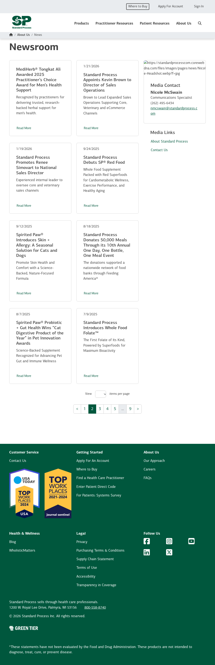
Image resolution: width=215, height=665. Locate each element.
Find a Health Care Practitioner (100, 478)
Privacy (81, 542)
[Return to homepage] (21, 23)
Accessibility (85, 576)
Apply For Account (170, 6)
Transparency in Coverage (96, 585)
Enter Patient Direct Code (96, 487)
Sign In (199, 6)
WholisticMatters (22, 550)
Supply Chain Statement (95, 559)
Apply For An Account (92, 461)
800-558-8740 (95, 607)
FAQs (148, 478)
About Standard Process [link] (169, 141)
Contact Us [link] (159, 150)
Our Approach (154, 461)
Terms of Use (86, 568)
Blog (12, 542)
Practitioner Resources (114, 23)
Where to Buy (137, 6)
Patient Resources (154, 23)
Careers (150, 469)
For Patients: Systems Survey (98, 495)
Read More (24, 128)
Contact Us (17, 461)
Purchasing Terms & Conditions (100, 550)
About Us (183, 23)
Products (81, 23)
